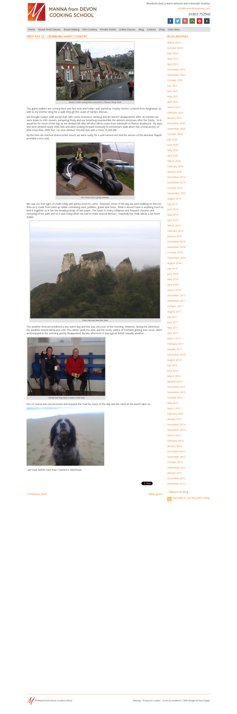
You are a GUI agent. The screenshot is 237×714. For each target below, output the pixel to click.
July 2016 (172, 365)
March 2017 (174, 338)
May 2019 (172, 214)
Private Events (108, 29)
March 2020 (174, 161)
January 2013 (174, 473)
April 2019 (172, 220)
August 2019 (174, 198)
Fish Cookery (89, 29)
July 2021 (172, 85)
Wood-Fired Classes (49, 29)
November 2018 (176, 247)
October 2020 (175, 134)
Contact (151, 29)
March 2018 (174, 290)
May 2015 (172, 403)
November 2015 (176, 392)
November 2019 (176, 182)
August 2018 (174, 263)
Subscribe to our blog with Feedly (191, 498)
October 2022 (175, 80)
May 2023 (172, 58)
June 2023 (172, 53)
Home (31, 29)
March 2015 (174, 408)
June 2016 (172, 370)
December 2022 (176, 69)
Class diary (174, 29)
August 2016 (174, 360)
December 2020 (176, 123)
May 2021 (172, 96)
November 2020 (176, 128)
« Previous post (37, 494)
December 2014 (176, 424)
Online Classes (127, 29)
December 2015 (176, 386)
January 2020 (174, 171)
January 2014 (174, 446)
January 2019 (174, 236)
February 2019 (175, 231)
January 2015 (174, 419)
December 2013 (176, 451)
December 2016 (176, 354)
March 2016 (174, 376)
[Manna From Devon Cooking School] (63, 21)
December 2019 (176, 177)
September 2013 (176, 467)
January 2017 (174, 349)
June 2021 (172, 91)
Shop (162, 29)
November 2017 (176, 300)
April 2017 (172, 333)
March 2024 (174, 42)
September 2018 (176, 257)
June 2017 (172, 322)
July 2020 (172, 139)
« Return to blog (177, 492)
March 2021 (174, 107)
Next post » (156, 494)
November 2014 (176, 430)
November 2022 (176, 75)
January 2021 (174, 118)
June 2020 (172, 144)
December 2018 (176, 241)
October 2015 (175, 397)
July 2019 (172, 204)
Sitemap (137, 700)
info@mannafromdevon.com (194, 8)
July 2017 (172, 317)
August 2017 (174, 311)
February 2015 (175, 413)
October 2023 (175, 48)
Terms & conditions (171, 700)
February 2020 (175, 166)
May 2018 (172, 279)
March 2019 (174, 225)
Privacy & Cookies (151, 700)
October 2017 (175, 306)
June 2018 (172, 274)
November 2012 (176, 483)
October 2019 (175, 187)
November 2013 (176, 456)
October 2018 (175, 252)
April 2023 (172, 64)
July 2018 (172, 268)
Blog (141, 29)
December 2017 (176, 295)
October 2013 (175, 462)
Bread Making (71, 29)
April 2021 (172, 101)
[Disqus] (95, 545)
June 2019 (172, 209)
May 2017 (172, 327)
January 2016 (174, 381)
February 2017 (175, 343)
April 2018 (172, 284)
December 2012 (176, 478)
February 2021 (175, 112)
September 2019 (176, 193)
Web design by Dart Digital (196, 700)
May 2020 (172, 150)
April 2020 (172, 155)
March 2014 (174, 435)
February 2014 (175, 440)
